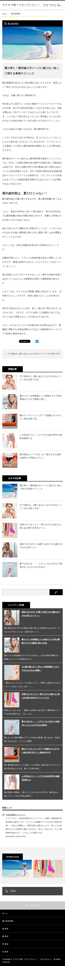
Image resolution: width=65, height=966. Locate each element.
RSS (13, 891)
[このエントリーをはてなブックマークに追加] (37, 342)
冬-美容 (5, 952)
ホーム (5, 913)
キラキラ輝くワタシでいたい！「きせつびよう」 (32, 5)
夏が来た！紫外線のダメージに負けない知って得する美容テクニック (41, 487)
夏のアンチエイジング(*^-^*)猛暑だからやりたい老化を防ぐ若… (41, 417)
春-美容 (5, 929)
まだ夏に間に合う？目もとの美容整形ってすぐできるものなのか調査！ (41, 668)
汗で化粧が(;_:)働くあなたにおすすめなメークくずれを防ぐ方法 (34, 354)
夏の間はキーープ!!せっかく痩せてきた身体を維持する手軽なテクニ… (40, 456)
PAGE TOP (34, 905)
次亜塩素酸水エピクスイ (16, 815)
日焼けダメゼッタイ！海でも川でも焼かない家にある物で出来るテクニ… (41, 526)
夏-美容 (5, 936)
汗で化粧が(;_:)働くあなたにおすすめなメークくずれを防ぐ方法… (41, 378)
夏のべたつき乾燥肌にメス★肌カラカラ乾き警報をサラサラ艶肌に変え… (41, 397)
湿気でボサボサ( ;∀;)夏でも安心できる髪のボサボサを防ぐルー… (41, 546)
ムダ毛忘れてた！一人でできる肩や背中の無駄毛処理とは (41, 436)
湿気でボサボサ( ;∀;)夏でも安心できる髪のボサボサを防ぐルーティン (41, 614)
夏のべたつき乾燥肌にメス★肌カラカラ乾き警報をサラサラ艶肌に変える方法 (41, 641)
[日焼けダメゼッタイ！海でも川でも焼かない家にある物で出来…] (48, 869)
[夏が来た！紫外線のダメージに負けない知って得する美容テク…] (17, 869)
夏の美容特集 (15, 13)
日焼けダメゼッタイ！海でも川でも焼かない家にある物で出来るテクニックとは (41, 696)
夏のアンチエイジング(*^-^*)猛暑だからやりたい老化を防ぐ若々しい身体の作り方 (41, 751)
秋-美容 (5, 944)
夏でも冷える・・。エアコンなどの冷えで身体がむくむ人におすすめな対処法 (41, 723)
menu (59, 5)
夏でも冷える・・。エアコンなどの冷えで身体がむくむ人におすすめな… (41, 565)
